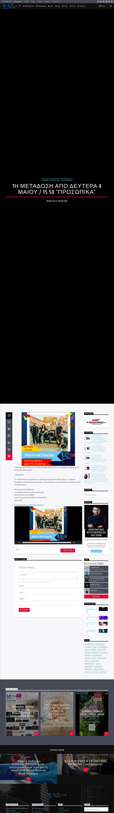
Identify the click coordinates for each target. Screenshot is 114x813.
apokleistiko (99, 693)
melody (87, 707)
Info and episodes (96, 600)
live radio (103, 701)
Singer (87, 720)
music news (102, 707)
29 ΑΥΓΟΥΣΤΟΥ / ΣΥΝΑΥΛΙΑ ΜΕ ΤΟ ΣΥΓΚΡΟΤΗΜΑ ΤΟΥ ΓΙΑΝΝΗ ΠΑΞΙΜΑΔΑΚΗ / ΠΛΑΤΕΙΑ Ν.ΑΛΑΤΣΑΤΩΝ (96, 488)
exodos (93, 698)
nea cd (87, 709)
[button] (48, 573)
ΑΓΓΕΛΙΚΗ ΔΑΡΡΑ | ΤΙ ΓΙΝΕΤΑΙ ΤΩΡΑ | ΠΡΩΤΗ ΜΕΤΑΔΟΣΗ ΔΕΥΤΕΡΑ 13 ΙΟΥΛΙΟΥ (57, 761)
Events (48, 2)
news (98, 712)
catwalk (88, 695)
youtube (94, 720)
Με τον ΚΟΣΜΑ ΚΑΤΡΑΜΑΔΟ (90, 672)
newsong (88, 718)
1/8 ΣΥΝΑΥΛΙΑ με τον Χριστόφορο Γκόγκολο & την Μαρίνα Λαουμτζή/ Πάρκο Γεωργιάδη (99, 517)
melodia (88, 704)
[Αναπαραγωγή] (17, 591)
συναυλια (102, 720)
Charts (26, 2)
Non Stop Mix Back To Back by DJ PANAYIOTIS (91, 679)
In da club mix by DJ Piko (92, 665)
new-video (95, 709)
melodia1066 (96, 704)
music (94, 707)
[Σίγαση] (77, 591)
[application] (48, 574)
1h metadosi (89, 693)
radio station (98, 718)
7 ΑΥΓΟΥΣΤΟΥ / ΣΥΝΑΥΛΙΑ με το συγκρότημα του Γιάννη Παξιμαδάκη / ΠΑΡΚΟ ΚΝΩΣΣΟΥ (95, 508)
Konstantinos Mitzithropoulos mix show (91, 658)
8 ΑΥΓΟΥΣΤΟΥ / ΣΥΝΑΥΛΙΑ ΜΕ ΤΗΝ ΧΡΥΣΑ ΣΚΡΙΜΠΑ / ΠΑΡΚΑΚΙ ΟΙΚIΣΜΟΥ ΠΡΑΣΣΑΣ (95, 498)
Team (33, 2)
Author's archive (67, 599)
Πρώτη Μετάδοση (66, 203)
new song (98, 715)
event (87, 698)
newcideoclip (90, 712)
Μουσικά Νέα (46, 742)
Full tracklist (96, 645)
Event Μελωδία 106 (12, 742)
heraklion (101, 698)
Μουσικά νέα (7, 2)
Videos (40, 2)
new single (89, 715)
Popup (103, 6)
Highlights (45, 203)
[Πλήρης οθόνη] (80, 591)
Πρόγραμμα (17, 2)
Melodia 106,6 (55, 203)
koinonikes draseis (92, 701)
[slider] (47, 591)
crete (95, 695)
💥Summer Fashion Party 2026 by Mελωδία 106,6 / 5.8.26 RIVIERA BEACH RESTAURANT (22, 761)
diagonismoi (102, 695)
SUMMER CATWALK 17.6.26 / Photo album (91, 761)
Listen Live (56, 2)
